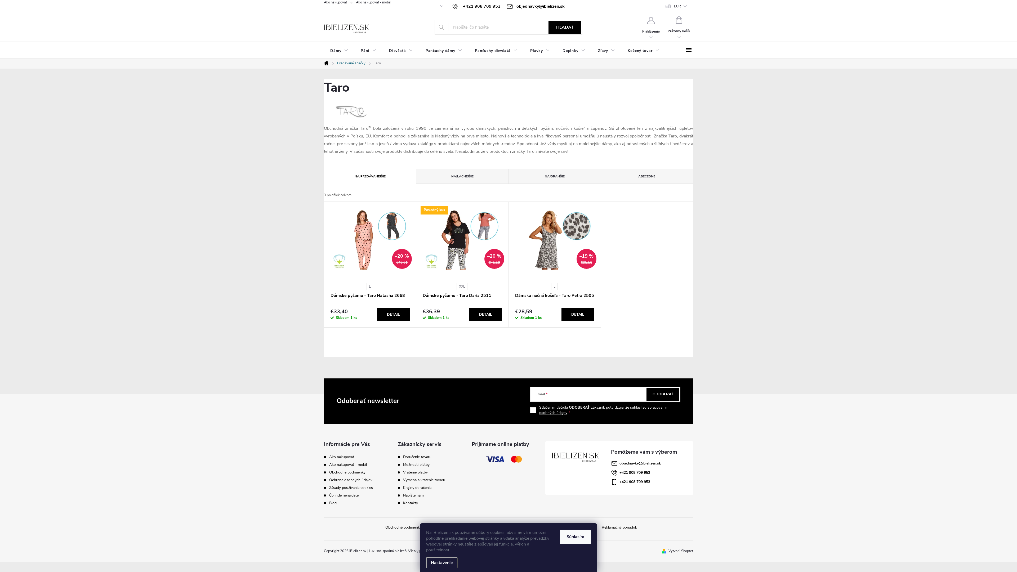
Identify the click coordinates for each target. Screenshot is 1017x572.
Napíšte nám (413, 495)
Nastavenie (442, 563)
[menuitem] (339, 51)
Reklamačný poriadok (619, 527)
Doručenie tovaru (417, 457)
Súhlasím (575, 537)
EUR (677, 6)
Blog (333, 503)
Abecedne (646, 176)
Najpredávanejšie (370, 176)
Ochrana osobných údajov (350, 479)
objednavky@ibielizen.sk (640, 463)
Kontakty (410, 503)
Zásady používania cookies (351, 487)
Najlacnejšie (462, 176)
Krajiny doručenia (417, 488)
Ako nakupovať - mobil (373, 2)
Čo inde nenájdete (344, 495)
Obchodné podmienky (347, 472)
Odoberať (663, 394)
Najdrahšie (555, 176)
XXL (462, 286)
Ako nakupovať (335, 2)
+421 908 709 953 (634, 472)
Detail (393, 314)
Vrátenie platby (415, 472)
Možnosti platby (416, 465)
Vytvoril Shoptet (680, 551)
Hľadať (565, 27)
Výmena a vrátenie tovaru (424, 480)
